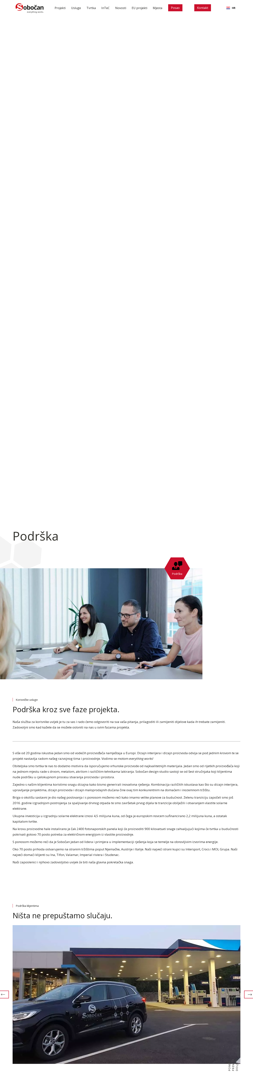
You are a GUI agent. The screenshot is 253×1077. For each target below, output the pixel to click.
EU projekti (139, 8)
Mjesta (157, 8)
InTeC (105, 8)
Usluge (76, 8)
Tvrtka (91, 8)
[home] (29, 8)
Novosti (120, 8)
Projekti (60, 8)
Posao (175, 8)
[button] (76, 8)
